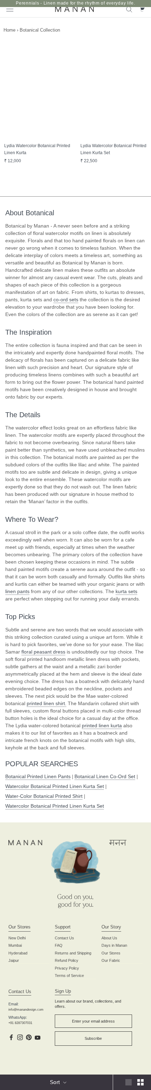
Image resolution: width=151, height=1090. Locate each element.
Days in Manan (114, 945)
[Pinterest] (29, 1037)
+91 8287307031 (20, 1023)
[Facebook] (11, 1037)
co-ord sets (65, 299)
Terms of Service (69, 975)
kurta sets (126, 591)
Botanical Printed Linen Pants (38, 776)
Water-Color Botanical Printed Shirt (44, 796)
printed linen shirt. (46, 703)
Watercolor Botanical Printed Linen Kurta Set (54, 786)
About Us (109, 938)
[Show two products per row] (140, 1082)
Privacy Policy (67, 968)
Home (9, 30)
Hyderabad (17, 953)
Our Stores (110, 953)
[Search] (129, 9)
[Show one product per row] (128, 1082)
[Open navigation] (9, 8)
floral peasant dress (43, 652)
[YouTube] (37, 1037)
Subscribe (93, 1038)
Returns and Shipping (73, 953)
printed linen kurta (102, 725)
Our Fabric (110, 960)
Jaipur (13, 960)
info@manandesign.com (26, 1009)
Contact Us (64, 938)
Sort (55, 1082)
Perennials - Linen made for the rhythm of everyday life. (75, 3)
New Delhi (17, 938)
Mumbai (15, 945)
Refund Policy (66, 960)
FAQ (59, 945)
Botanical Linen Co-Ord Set (104, 776)
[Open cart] (142, 8)
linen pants (17, 591)
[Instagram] (20, 1037)
